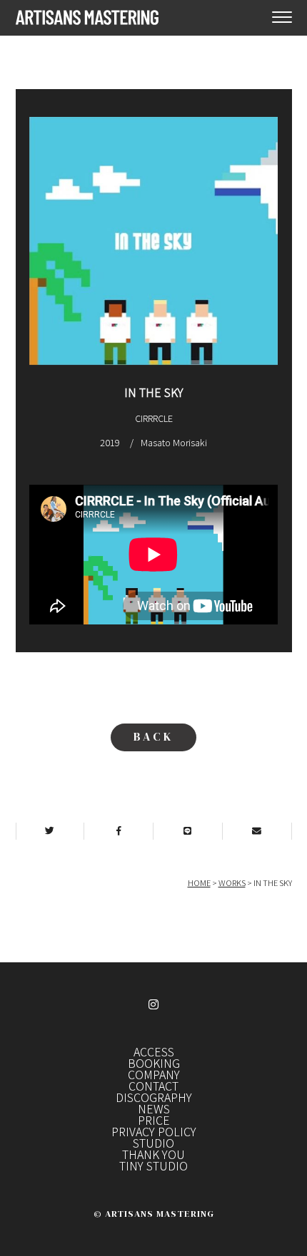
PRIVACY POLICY (153, 1131)
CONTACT (153, 1085)
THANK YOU (153, 1154)
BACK (153, 736)
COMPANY (154, 1074)
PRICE (154, 1120)
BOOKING (154, 1063)
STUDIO (153, 1142)
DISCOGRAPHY (154, 1097)
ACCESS (154, 1051)
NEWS (154, 1108)
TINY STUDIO (153, 1165)
